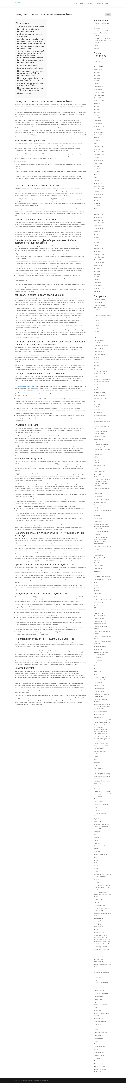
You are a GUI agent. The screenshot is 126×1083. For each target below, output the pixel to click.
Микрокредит (98, 1024)
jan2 (95, 663)
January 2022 (98, 217)
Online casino (98, 799)
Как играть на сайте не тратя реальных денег (30, 47)
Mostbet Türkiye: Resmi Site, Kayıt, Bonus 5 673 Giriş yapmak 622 (101, 746)
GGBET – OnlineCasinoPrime (102, 599)
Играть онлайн (98, 999)
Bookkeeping (98, 454)
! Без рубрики (98, 302)
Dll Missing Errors (99, 521)
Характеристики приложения (30, 26)
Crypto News (98, 496)
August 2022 (98, 197)
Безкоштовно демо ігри (101, 970)
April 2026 (97, 81)
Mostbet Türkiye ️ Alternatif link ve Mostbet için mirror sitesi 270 (102, 739)
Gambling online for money (102, 579)
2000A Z (96, 357)
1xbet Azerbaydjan (100, 354)
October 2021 (98, 226)
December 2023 (99, 152)
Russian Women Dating (101, 846)
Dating (96, 508)
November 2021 (99, 223)
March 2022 (97, 211)
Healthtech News (99, 618)
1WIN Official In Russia (101, 346)
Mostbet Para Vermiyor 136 (102, 720)
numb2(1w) (97, 786)
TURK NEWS (97, 902)
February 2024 (98, 146)
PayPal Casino (98, 819)
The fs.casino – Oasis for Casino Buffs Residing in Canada (101, 33)
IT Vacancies (98, 657)
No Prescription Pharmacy (102, 774)
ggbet (95, 596)
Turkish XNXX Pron (99, 905)
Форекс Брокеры (99, 1064)
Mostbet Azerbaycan (100, 711)
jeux (95, 668)
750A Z (96, 387)
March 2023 (97, 177)
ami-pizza (97, 404)
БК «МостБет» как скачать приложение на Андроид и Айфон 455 (102, 975)
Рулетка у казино (99, 1052)
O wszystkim (98, 789)
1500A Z (96, 331)
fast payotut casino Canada (102, 546)
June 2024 (97, 138)
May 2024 (97, 140)
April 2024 (97, 143)
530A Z (96, 376)
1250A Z (96, 326)
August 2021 (98, 231)
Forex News (97, 563)
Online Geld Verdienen (101, 804)
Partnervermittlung (100, 813)
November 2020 (99, 257)
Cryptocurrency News (100, 502)
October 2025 (98, 98)
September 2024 (99, 132)
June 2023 (97, 169)
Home (75, 4)
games (96, 585)
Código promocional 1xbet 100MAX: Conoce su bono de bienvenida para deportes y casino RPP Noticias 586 (102, 481)
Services (89, 4)
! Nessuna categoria (100, 299)
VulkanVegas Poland (100, 957)
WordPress (45, 1080)
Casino (96, 468)
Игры (95, 1002)
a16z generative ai (99, 393)
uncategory (97, 924)
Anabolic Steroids (99, 407)
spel (95, 857)
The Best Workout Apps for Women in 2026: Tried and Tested (102, 887)
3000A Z (96, 365)
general (96, 590)
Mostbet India (98, 717)
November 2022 (99, 189)
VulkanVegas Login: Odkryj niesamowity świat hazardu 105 (102, 952)
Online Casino (98, 802)
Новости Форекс (99, 1035)
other (95, 807)
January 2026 (98, 89)
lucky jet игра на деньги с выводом (26, 386)
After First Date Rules (100, 398)
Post (95, 834)
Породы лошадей (99, 1046)
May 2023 (97, 172)
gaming (96, 588)
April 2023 (97, 175)
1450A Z (96, 329)
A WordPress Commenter (101, 59)
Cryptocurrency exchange (102, 499)
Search (108, 14)
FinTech (96, 549)
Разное (96, 1049)
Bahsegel (97, 418)
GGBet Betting (98, 602)
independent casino (100, 646)
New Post (97, 762)
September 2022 (99, 194)
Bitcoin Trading (98, 439)
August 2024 (98, 135)
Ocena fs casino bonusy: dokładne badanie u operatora (101, 26)
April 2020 (97, 277)
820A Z (96, 390)
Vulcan (96, 929)
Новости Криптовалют (100, 1032)
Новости (96, 1030)
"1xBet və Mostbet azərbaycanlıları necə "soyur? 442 (100, 307)
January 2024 (98, 149)
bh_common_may (99, 436)
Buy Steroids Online (100, 465)
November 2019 (99, 288)
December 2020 (99, 254)
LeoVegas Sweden (99, 688)
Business (97, 463)
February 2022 (98, 214)
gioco (95, 608)
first (95, 552)
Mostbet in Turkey (99, 714)
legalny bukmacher (100, 677)
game (95, 582)
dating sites (97, 516)
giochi (96, 605)
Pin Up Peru (97, 832)
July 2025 (97, 106)
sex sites (96, 849)
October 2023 (98, 157)
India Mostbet (98, 649)
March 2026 (97, 84)
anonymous (97, 410)
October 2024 (98, 129)
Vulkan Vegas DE (99, 932)
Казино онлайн (98, 1018)
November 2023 (99, 155)
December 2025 (99, 92)
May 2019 (97, 291)
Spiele (96, 866)
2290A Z (96, 360)
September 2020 (99, 263)
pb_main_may (98, 821)
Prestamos (97, 837)
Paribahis (97, 810)
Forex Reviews (98, 566)
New (95, 759)
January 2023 (98, 183)
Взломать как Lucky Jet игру (30, 68)
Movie (96, 757)
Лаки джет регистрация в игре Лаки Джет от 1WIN (31, 84)
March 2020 (97, 280)
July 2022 (97, 200)
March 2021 (97, 246)
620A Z (96, 384)
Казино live (97, 1010)
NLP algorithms (98, 768)
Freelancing (97, 571)
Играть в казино (98, 996)
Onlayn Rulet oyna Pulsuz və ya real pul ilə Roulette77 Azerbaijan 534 (102, 794)
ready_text (97, 843)
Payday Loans (98, 816)
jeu (95, 665)
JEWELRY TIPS (98, 671)
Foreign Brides (98, 555)
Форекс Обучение (99, 1066)
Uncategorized (98, 918)
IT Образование (99, 660)
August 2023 (98, 163)
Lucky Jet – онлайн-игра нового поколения (28, 30)
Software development (101, 854)
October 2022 (98, 191)
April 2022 (97, 209)
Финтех (96, 1061)
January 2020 (98, 285)
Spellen (96, 863)
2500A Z (96, 363)
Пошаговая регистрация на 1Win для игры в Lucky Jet (30, 89)
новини (96, 1027)
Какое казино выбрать (100, 1021)
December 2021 (99, 220)
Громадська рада (99, 990)
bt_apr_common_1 (99, 460)
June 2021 (97, 237)
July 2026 (97, 72)
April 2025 (97, 115)
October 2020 (98, 260)
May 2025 (97, 112)
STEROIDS (97, 879)
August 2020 (98, 265)
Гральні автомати (99, 988)
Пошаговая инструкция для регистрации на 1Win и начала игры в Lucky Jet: (30, 73)
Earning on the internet (101, 531)
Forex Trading (98, 568)
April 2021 (97, 243)
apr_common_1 (98, 412)
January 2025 (98, 123)
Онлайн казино (98, 1038)
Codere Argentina (99, 471)
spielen (96, 868)
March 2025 (97, 118)
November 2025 (99, 95)
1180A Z (96, 320)
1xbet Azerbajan (99, 351)
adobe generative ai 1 (100, 395)
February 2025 (98, 120)
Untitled (96, 45)
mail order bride (99, 691)
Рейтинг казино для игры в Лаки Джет (29, 35)
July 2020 (97, 268)
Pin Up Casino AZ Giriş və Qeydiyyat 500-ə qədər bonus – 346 (101, 827)
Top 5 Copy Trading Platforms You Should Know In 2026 (102, 894)
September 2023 (99, 160)
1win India (97, 343)
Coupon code (98, 493)
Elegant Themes (28, 1080)
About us (82, 4)
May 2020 (97, 274)
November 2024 (99, 126)
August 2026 (98, 69)
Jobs (95, 674)
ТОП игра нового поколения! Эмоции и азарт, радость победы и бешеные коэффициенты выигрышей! (30, 54)
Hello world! (97, 61)
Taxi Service (97, 882)
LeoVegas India (98, 683)
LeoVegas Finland (99, 680)
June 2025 (97, 109)
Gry (95, 610)
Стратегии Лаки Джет (27, 65)
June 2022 (97, 203)
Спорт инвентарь (99, 1055)
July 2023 (97, 166)
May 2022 (97, 206)
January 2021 (98, 251)
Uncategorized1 (99, 921)
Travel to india (98, 899)
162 (95, 334)
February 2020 (98, 282)
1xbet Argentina (99, 348)
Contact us (99, 4)
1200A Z (96, 323)
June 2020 (97, 271)
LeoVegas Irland (99, 685)
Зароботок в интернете (101, 993)
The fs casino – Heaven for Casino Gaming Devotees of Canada (102, 40)
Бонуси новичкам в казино (102, 980)
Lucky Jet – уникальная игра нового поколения (30, 61)
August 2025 (98, 103)
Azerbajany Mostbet (100, 415)
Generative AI (98, 593)
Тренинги (97, 1058)
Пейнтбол (97, 1041)
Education (97, 534)
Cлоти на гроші (98, 505)
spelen (96, 860)
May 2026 (97, 78)
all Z (95, 401)
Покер (96, 1044)
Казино (96, 1007)
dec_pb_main (98, 518)
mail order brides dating (101, 694)
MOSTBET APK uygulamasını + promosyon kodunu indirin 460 (102, 699)
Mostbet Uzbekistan (100, 751)
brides (96, 457)
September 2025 (99, 101)
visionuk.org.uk (98, 926)
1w (95, 337)
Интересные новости (100, 1005)
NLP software (98, 771)
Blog (106, 4)
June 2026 (97, 75)
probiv (96, 840)
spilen (96, 871)
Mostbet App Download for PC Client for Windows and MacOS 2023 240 (102, 706)
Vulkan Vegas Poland (100, 947)
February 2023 (98, 180)
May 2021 (97, 240)
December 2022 (99, 186)
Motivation (97, 754)
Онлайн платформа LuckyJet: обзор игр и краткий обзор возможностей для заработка (31, 41)
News (95, 765)
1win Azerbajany (99, 340)
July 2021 (97, 234)
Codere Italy (97, 474)
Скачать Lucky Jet (25, 93)
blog (95, 442)
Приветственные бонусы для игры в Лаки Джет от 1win (30, 79)
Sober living (97, 851)
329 (95, 368)
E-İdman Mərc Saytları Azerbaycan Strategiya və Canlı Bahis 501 (101, 526)
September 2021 (99, 228)
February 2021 (98, 248)
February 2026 (98, 86)
